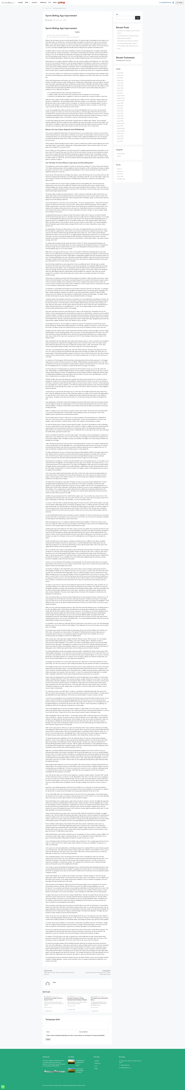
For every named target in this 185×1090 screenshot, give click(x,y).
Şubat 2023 (120, 111)
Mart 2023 (120, 108)
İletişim (55, 2)
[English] (59, 2)
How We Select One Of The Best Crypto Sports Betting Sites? (63, 37)
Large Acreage (79, 1069)
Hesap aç (119, 169)
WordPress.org (121, 179)
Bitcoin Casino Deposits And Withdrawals (58, 35)
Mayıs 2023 (120, 103)
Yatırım (119, 156)
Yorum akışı (120, 176)
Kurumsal (34, 2)
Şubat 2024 (120, 80)
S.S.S (49, 2)
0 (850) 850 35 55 (166, 2)
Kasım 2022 (120, 118)
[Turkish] (64, 2)
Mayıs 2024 (120, 73)
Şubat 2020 (120, 138)
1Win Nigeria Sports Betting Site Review (127, 41)
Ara (117, 14)
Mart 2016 (120, 141)
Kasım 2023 (120, 88)
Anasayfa (20, 2)
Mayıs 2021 (120, 126)
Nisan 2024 (120, 75)
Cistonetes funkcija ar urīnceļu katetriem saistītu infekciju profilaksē (77, 999)
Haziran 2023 (120, 101)
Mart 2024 (120, 78)
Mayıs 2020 (120, 133)
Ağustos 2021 (120, 123)
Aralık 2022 (120, 116)
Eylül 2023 (120, 93)
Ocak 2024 (120, 83)
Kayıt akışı (120, 174)
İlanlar (26, 2)
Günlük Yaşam (48, 8)
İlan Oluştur (180, 2)
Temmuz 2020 (121, 128)
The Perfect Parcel (80, 1060)
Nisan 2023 (120, 106)
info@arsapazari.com (125, 1067)
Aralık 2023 (120, 85)
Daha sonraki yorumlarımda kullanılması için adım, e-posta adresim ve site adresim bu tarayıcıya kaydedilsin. (76, 1035)
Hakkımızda (43, 2)
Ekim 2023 (120, 90)
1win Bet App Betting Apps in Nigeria (127, 43)
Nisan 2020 (120, 136)
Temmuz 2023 (121, 98)
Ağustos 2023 (121, 95)
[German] (61, 2)
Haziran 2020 (121, 131)
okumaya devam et (48, 1007)
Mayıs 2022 (120, 121)
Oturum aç (120, 171)
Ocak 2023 (120, 113)
